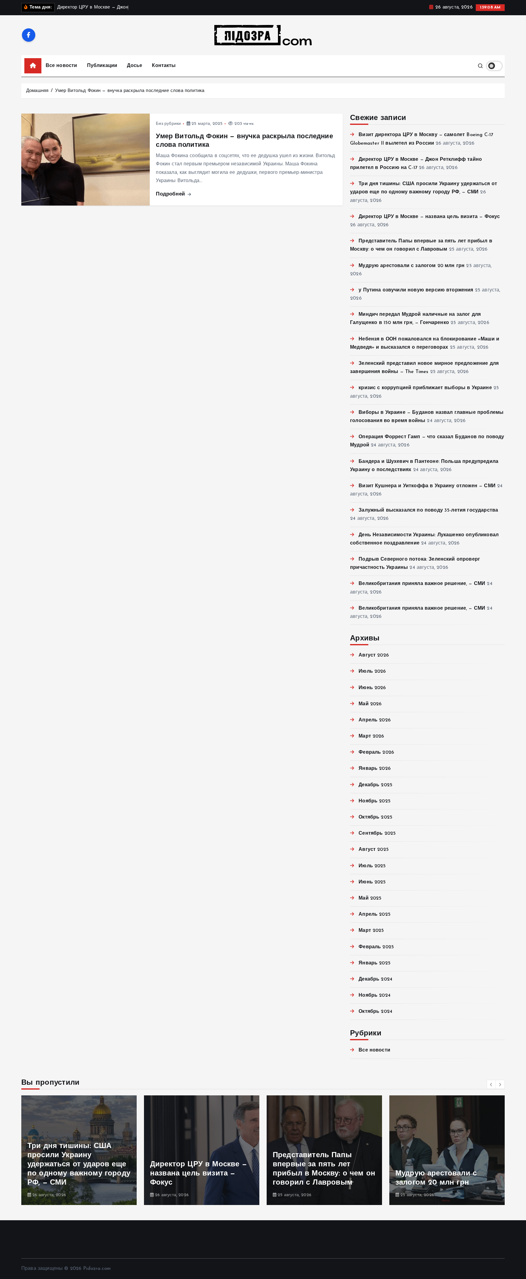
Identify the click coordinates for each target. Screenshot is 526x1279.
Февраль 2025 (376, 947)
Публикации (102, 65)
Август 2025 (374, 849)
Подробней (171, 194)
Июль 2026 (372, 671)
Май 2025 (370, 898)
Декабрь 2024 (375, 979)
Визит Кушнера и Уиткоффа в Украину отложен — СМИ (427, 486)
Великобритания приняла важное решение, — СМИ (422, 583)
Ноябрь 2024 (375, 995)
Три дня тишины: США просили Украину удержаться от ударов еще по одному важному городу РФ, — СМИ (78, 1164)
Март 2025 (371, 930)
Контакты (164, 65)
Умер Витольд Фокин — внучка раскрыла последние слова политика (129, 91)
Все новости (61, 65)
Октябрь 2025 (375, 817)
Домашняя (37, 91)
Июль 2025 (372, 866)
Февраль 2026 (376, 752)
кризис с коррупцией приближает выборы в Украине (425, 388)
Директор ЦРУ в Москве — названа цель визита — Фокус (429, 216)
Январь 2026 (375, 768)
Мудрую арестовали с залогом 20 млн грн (412, 265)
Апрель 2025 (375, 914)
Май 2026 (370, 704)
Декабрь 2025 (375, 785)
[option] (79, 1150)
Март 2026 (371, 736)
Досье (134, 65)
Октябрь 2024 (375, 1011)
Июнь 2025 (372, 882)
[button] (491, 1084)
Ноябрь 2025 (375, 801)
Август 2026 (374, 655)
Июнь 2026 (372, 687)
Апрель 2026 (375, 720)
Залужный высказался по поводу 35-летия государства (428, 510)
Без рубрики (168, 124)
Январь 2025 (375, 963)
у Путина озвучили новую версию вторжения (416, 290)
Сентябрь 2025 (377, 833)
